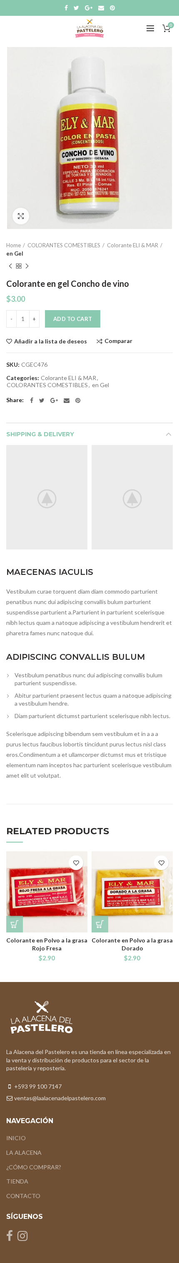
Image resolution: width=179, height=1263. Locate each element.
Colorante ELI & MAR (132, 245)
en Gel (14, 253)
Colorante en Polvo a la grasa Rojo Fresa (46, 944)
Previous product (10, 266)
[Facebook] (66, 7)
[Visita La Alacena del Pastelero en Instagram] (22, 1237)
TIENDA (17, 1181)
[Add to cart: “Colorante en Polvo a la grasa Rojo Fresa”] (14, 924)
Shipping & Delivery (40, 434)
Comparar (118, 341)
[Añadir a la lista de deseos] (76, 862)
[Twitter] (76, 7)
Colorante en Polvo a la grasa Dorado (132, 944)
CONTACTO (23, 1195)
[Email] (101, 7)
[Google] (88, 7)
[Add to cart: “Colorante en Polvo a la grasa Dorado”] (100, 924)
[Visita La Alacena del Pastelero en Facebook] (9, 1237)
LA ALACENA (24, 1152)
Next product (27, 266)
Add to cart (72, 319)
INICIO (16, 1137)
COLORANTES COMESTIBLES (63, 245)
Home (13, 245)
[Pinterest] (112, 7)
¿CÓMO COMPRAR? (33, 1167)
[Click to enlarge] (20, 216)
